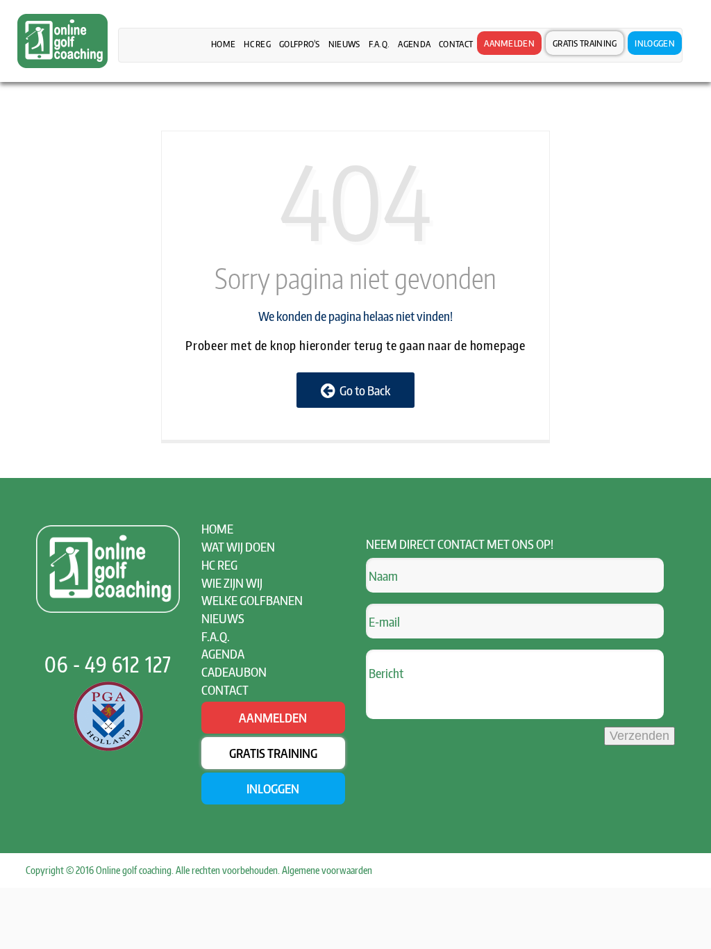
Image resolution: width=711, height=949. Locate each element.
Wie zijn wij (231, 583)
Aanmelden (509, 43)
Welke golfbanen (252, 600)
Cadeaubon (234, 671)
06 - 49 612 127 (108, 664)
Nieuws (344, 43)
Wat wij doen (238, 546)
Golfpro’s (299, 43)
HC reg (257, 43)
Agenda (414, 43)
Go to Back (362, 390)
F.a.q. (379, 43)
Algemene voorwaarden (327, 870)
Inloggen (654, 43)
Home (223, 43)
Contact (456, 43)
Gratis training (585, 43)
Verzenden (639, 736)
